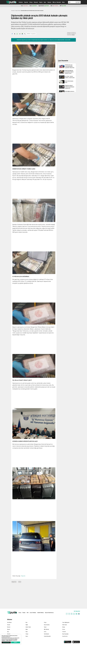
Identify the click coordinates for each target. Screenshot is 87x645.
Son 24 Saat (9, 622)
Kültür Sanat (64, 624)
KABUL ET (15, 642)
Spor (45, 2)
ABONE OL (29, 33)
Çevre (45, 631)
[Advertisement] (5, 28)
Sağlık (27, 624)
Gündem (21, 2)
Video (63, 2)
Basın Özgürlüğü (65, 634)
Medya (63, 627)
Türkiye (27, 634)
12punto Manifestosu (49, 612)
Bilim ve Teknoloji (57, 2)
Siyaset (49, 2)
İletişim (24, 612)
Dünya (31, 2)
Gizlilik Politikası (40, 612)
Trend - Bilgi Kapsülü (65, 622)
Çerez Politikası (33, 612)
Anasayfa (12, 10)
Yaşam (40, 2)
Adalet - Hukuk (28, 627)
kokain (19, 581)
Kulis (26, 622)
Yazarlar (26, 2)
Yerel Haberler (46, 634)
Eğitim (27, 629)
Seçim (27, 636)
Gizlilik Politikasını (9, 640)
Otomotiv (64, 631)
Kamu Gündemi (46, 624)
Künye (20, 612)
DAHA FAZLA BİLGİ (6, 642)
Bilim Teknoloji (46, 629)
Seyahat (8, 634)
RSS (28, 612)
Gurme (63, 629)
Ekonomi (36, 2)
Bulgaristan (14, 581)
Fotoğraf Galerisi (17, 10)
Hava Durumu (64, 636)
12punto (73, 34)
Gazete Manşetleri (47, 636)
